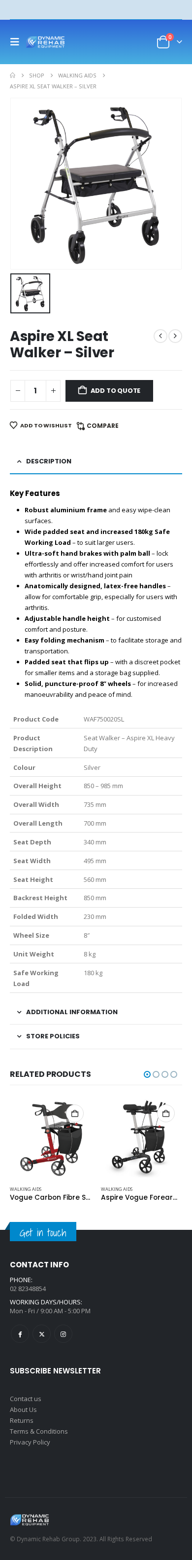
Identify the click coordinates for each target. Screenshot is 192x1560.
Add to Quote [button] (75, 1113)
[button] (18, 42)
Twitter (41, 1334)
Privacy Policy (30, 1442)
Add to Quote (116, 390)
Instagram (63, 1334)
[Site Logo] (45, 42)
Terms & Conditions (39, 1431)
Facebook (20, 1334)
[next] (175, 336)
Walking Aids (25, 1189)
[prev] (160, 336)
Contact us (25, 1398)
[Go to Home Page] (12, 75)
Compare (103, 425)
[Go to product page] (50, 1138)
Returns (21, 1420)
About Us (23, 1409)
